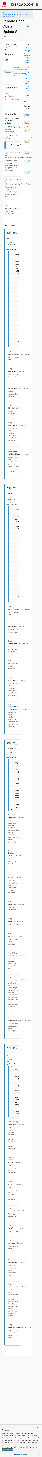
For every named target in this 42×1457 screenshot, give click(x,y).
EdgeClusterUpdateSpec (13, 127)
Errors (27, 97)
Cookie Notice (7, 1449)
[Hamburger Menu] (4, 3)
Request (27, 55)
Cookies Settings (20, 1454)
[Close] (37, 1427)
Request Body (27, 69)
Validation (10, 244)
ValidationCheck (13, 451)
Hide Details (15, 233)
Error (15, 752)
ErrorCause (11, 853)
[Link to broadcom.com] (22, 4)
